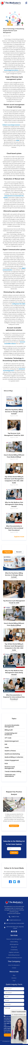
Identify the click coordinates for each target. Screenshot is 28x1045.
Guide (7, 747)
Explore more (19, 537)
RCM (17, 140)
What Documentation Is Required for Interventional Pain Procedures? (14, 528)
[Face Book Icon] (10, 881)
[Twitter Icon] (14, 881)
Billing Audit (9, 730)
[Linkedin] (18, 881)
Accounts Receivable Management (12, 726)
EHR (6, 744)
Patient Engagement (12, 760)
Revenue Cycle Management (10, 767)
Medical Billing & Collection (14, 757)
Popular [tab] (7, 552)
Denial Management (12, 741)
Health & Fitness (10, 751)
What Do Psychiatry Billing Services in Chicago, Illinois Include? (14, 412)
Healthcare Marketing (12, 754)
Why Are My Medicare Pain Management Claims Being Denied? (14, 504)
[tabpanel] (14, 629)
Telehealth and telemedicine (10, 775)
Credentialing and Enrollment (11, 734)
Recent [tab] (19, 552)
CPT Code (8, 738)
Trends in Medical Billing (13, 771)
